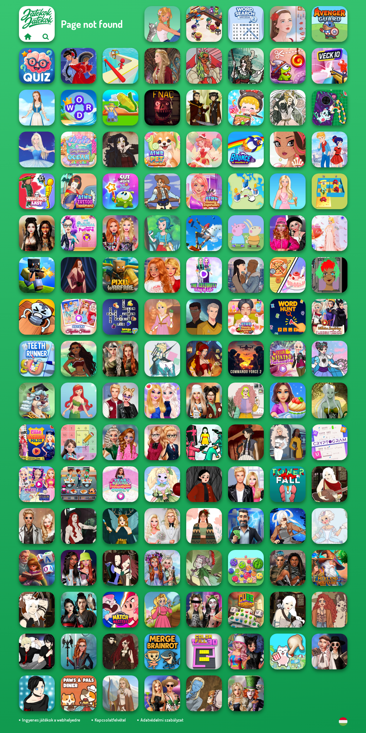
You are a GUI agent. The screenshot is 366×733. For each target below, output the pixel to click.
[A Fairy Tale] (204, 568)
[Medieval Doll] (162, 66)
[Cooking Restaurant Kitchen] (204, 24)
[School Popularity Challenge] (120, 442)
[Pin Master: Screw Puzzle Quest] (37, 317)
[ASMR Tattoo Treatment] (79, 191)
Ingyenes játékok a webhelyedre (51, 720)
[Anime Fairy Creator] (162, 484)
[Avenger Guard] (329, 24)
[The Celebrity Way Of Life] (204, 275)
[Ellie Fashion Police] (37, 442)
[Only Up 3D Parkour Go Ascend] (204, 233)
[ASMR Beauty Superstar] (204, 191)
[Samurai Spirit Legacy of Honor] (79, 610)
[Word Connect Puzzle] (79, 108)
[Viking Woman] (120, 693)
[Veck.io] (329, 66)
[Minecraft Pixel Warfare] (120, 275)
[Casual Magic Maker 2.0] (79, 526)
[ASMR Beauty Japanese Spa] (246, 317)
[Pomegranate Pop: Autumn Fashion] (329, 610)
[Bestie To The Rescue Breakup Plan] (162, 275)
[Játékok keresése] (46, 36)
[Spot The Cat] (288, 651)
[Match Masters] (120, 610)
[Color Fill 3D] (204, 651)
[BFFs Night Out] (162, 400)
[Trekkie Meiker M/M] (204, 317)
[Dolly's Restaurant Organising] (288, 275)
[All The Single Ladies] (246, 275)
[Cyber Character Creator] (329, 275)
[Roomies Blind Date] (246, 484)
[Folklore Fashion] (37, 108)
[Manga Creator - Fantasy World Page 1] (288, 610)
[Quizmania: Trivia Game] (37, 66)
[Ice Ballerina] (37, 149)
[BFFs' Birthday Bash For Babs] (162, 693)
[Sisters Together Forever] (79, 317)
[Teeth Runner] (37, 359)
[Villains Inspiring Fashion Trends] (329, 317)
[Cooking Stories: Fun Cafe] (288, 400)
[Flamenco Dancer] (79, 66)
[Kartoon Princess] (162, 610)
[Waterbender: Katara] (246, 442)
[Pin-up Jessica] (79, 275)
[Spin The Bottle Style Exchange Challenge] (246, 651)
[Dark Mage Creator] (329, 400)
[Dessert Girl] (204, 149)
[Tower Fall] (288, 484)
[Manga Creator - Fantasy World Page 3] (120, 568)
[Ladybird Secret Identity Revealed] (329, 149)
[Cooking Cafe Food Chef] (79, 484)
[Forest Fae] (288, 108)
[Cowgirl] (162, 191)
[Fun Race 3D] (120, 66)
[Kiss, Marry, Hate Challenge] (120, 400)
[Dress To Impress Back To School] (204, 400)
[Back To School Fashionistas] (162, 442)
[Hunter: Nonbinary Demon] (162, 359)
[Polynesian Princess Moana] (79, 359)
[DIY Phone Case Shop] (329, 108)
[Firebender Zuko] (204, 108)
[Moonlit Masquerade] (246, 66)
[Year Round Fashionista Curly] (120, 484)
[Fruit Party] (246, 568)
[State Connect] (246, 191)
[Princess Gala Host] (329, 233)
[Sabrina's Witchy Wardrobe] (204, 484)
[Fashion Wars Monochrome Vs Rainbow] (288, 233)
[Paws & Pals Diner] (79, 693)
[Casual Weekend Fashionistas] (288, 359)
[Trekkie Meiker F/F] (288, 442)
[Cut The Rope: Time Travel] (288, 66)
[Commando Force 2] (246, 359)
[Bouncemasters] (246, 149)
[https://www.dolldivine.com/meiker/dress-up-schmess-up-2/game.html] (204, 66)
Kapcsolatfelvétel (110, 720)
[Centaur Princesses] (79, 651)
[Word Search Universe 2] (246, 24)
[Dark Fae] (120, 526)
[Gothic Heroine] (120, 149)
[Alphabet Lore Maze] (329, 191)
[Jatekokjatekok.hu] (28, 36)
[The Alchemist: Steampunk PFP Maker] (120, 651)
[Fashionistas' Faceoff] (79, 568)
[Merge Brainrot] (162, 651)
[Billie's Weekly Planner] (204, 610)
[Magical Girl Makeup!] (329, 359)
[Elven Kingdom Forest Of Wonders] (120, 359)
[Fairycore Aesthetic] (204, 526)
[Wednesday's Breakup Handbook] (329, 651)
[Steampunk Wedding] (37, 526)
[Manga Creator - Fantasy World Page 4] (329, 484)
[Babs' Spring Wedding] (162, 526)
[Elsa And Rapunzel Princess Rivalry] (37, 484)
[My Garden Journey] (120, 108)
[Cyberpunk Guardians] (288, 568)
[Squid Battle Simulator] (204, 442)
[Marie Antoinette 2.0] (329, 526)
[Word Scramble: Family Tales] (37, 568)
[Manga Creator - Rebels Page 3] (37, 651)
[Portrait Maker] (288, 24)
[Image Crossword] (120, 317)
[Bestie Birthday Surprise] (120, 233)
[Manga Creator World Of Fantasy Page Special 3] (204, 693)
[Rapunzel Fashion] (162, 317)
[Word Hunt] (288, 317)
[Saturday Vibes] (246, 400)
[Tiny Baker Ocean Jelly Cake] (79, 149)
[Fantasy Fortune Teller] (204, 359)
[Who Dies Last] (37, 191)
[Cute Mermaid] (79, 400)
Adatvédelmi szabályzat (161, 720)
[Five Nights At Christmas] (162, 108)
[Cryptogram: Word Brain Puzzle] (329, 442)
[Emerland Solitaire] (329, 568)
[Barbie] (288, 191)
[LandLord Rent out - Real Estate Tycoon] (246, 526)
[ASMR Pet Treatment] (162, 149)
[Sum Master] (79, 442)
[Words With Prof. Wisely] (37, 400)
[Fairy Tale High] (288, 149)
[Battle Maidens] (37, 233)
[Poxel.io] (37, 275)
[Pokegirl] (162, 233)
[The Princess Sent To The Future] (79, 233)
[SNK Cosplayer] (288, 526)
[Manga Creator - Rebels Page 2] (37, 693)
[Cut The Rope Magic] (120, 191)
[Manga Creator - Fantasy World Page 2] (37, 610)
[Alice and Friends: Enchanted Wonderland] (246, 693)
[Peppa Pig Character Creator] (246, 233)
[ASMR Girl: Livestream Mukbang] (246, 108)
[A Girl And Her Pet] (162, 24)
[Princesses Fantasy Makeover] (162, 568)
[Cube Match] (246, 610)
